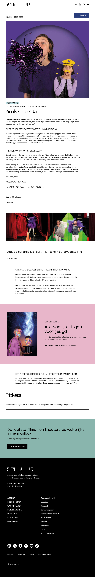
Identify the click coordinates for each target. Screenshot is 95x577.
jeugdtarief (19, 383)
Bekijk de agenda (42, 404)
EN (76, 5)
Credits (9, 202)
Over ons (12, 514)
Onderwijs (12, 522)
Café (43, 529)
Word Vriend (46, 518)
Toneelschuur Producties (51, 514)
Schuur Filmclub (47, 533)
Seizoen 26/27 (14, 502)
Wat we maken (14, 506)
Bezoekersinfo (14, 510)
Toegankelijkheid (48, 498)
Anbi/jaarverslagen (44, 554)
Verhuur (44, 522)
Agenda (11, 498)
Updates (44, 502)
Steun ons (12, 518)
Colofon (10, 554)
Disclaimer (21, 554)
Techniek (44, 506)
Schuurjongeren (47, 510)
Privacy (31, 554)
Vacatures (45, 525)
